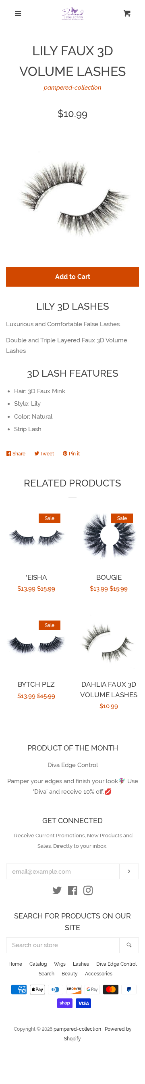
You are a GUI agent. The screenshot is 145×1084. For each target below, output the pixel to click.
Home (15, 964)
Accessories (98, 974)
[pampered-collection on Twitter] (57, 892)
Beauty (70, 974)
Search (46, 974)
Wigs (60, 964)
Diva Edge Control (116, 964)
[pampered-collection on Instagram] (88, 892)
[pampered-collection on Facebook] (73, 892)
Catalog (38, 964)
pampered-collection (73, 87)
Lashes (81, 964)
